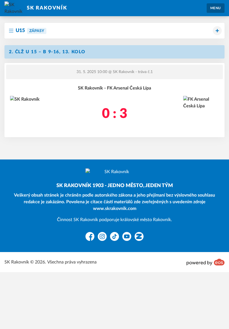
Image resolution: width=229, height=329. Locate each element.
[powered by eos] (206, 262)
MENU (215, 8)
